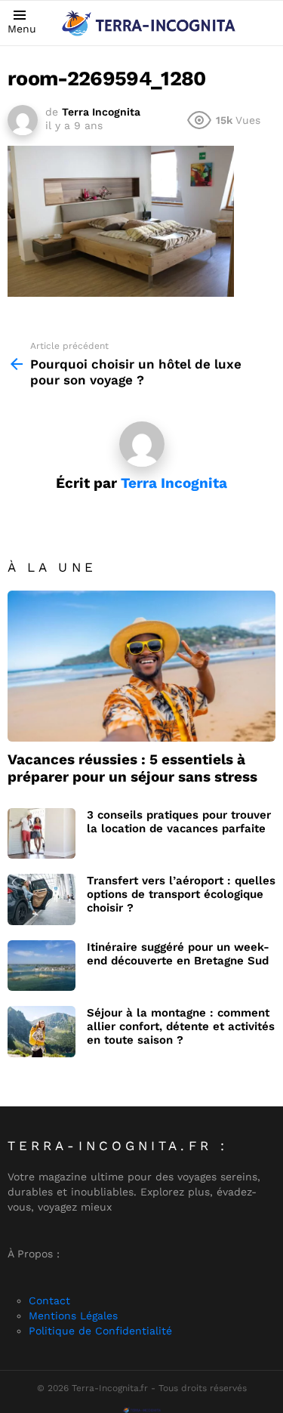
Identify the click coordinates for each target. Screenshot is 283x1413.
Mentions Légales (73, 1316)
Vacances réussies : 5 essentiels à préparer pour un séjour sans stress (132, 768)
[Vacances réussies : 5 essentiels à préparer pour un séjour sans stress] (141, 666)
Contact (49, 1300)
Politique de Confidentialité (100, 1331)
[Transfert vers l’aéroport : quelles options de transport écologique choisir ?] (41, 899)
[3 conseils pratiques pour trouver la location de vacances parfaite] (41, 833)
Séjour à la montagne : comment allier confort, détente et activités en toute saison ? (181, 1026)
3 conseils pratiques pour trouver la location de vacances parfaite (179, 821)
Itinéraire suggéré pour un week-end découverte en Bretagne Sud (178, 953)
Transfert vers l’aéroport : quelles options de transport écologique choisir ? (181, 894)
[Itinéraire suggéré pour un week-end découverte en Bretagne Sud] (41, 966)
